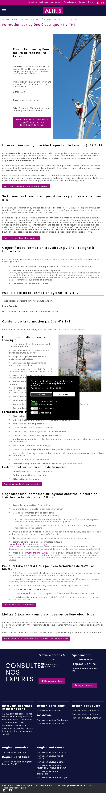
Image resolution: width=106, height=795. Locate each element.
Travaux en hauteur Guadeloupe (52, 720)
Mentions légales (24, 785)
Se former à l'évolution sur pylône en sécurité (26, 186)
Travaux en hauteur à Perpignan (52, 777)
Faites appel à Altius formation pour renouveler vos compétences (36, 638)
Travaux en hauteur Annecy (85, 710)
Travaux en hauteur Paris (49, 710)
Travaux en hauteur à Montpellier (47, 772)
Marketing (45, 413)
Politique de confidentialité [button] (47, 388)
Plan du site (8, 785)
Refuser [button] (41, 394)
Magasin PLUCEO (85, 685)
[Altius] (53, 10)
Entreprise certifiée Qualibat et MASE (30, 589)
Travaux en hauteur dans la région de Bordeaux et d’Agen (51, 766)
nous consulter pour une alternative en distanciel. (62, 329)
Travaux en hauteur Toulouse (51, 752)
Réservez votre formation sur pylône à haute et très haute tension (32, 122)
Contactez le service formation (19, 604)
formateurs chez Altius (36, 552)
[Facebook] (10, 790)
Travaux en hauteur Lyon (14, 752)
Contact (82, 2)
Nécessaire (46, 404)
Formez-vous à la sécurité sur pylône (22, 484)
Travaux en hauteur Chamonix (86, 717)
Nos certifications (44, 785)
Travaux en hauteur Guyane (50, 723)
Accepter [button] (63, 394)
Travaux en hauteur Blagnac (50, 762)
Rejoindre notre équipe (15, 787)
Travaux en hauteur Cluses (85, 714)
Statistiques (46, 408)
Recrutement (70, 2)
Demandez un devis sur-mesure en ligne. (28, 544)
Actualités (32, 2)
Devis (90, 2)
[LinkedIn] (4, 790)
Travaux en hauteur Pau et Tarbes (50, 757)
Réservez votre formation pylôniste (21, 238)
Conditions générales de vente (70, 785)
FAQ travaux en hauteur (50, 2)
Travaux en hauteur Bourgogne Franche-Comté (17, 762)
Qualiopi (48, 585)
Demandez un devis (53, 681)
